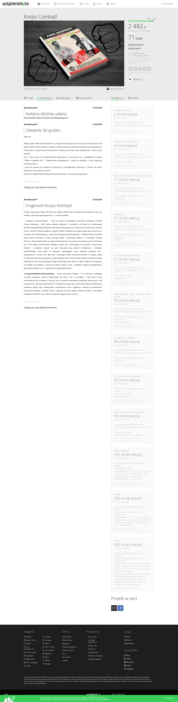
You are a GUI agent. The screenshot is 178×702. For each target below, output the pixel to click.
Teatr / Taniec (49, 647)
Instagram (130, 669)
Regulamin (66, 643)
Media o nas (92, 646)
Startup (47, 660)
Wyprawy (47, 654)
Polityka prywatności (69, 647)
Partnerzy (91, 649)
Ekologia (47, 664)
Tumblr (128, 659)
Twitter (128, 666)
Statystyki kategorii (94, 659)
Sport (47, 657)
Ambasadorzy (93, 652)
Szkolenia (127, 640)
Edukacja (48, 640)
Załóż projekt (66, 637)
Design (28, 666)
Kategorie (45, 4)
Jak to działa (92, 637)
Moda (46, 643)
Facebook (129, 662)
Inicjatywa (29, 656)
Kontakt (65, 660)
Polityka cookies (67, 650)
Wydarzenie (29, 659)
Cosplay (47, 637)
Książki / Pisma (31, 89)
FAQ (63, 654)
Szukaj (113, 4)
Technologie (49, 650)
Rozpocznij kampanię (66, 4)
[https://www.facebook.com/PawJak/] (120, 610)
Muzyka (28, 637)
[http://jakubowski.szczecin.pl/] (114, 610)
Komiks (28, 643)
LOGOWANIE (168, 4)
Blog (128, 655)
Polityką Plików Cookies (97, 697)
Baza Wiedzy (129, 644)
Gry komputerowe (29, 648)
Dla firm (127, 637)
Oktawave (118, 694)
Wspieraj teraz (67, 640)
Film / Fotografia (31, 662)
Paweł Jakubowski (117, 89)
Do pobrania (66, 657)
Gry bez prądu (30, 652)
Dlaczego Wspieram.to (92, 641)
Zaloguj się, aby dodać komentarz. (40, 187)
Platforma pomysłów (95, 656)
